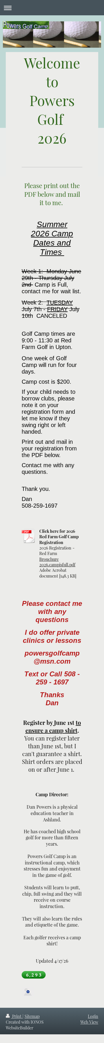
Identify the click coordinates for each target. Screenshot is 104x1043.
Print (17, 1016)
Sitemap (32, 1016)
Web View (89, 1022)
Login (93, 1016)
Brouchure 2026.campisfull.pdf (57, 561)
